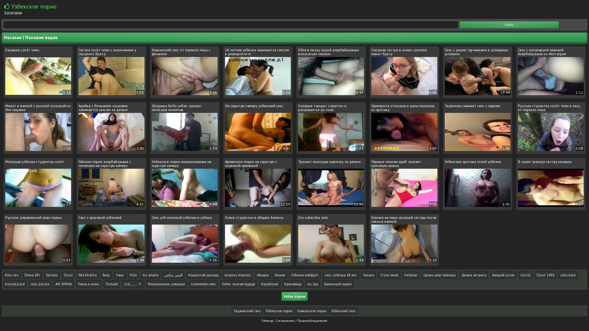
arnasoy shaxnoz (238, 275)
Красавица (293, 284)
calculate (568, 275)
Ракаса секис (88, 284)
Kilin (133, 275)
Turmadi (111, 284)
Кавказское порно (312, 311)
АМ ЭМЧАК (63, 284)
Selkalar (411, 275)
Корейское (269, 284)
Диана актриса (474, 275)
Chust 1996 (545, 275)
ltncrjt (525, 275)
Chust (68, 275)
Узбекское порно (279, 311)
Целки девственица (440, 275)
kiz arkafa (151, 275)
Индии (280, 275)
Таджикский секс (247, 311)
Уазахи (368, 275)
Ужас (120, 275)
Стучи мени (389, 275)
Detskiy (52, 275)
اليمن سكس (173, 275)
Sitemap (268, 321)
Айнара (263, 275)
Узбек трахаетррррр (238, 284)
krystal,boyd (15, 284)
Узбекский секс (343, 311)
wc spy (312, 284)
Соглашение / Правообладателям (301, 321)
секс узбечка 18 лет (341, 275)
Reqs (106, 275)
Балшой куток (503, 275)
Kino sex (12, 275)
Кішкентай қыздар (203, 275)
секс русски (40, 284)
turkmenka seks (203, 284)
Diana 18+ (32, 275)
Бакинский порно (338, 284)
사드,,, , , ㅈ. (133, 284)
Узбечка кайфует (305, 275)
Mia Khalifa (88, 275)
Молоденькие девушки (166, 284)
